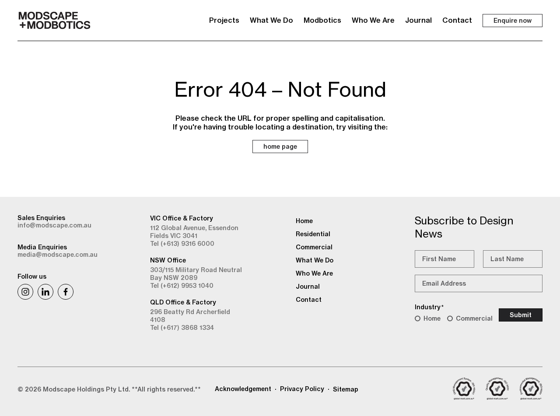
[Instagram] (25, 292)
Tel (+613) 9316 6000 (182, 244)
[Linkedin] (45, 292)
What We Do (271, 20)
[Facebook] (66, 292)
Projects (224, 20)
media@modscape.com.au (58, 255)
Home (432, 318)
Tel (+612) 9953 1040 (182, 286)
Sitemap (345, 389)
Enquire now (513, 20)
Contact (457, 20)
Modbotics (322, 20)
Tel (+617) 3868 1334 (182, 328)
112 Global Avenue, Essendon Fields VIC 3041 (194, 232)
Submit (521, 315)
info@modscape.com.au (54, 225)
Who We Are (373, 20)
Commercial (474, 318)
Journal (418, 20)
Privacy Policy (302, 389)
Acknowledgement (243, 389)
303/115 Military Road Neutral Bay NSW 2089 (196, 274)
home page (280, 146)
